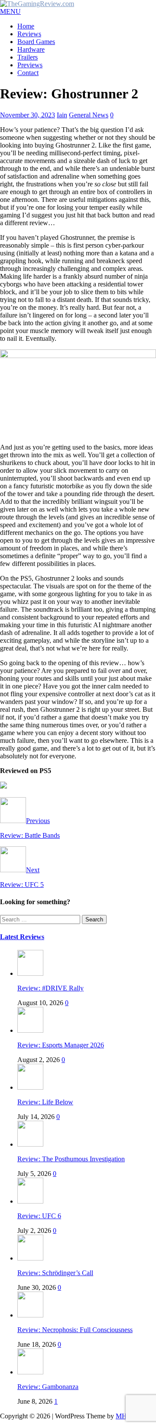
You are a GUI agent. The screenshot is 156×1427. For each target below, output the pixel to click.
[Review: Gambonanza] (30, 1372)
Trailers (27, 57)
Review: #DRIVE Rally (50, 988)
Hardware (31, 49)
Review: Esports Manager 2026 (60, 1045)
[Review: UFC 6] (30, 1201)
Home (25, 26)
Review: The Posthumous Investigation (71, 1159)
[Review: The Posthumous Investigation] (30, 1144)
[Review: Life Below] (30, 1087)
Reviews (29, 34)
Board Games (36, 41)
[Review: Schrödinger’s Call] (30, 1258)
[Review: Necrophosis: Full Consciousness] (30, 1315)
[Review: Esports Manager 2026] (30, 1030)
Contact (28, 72)
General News (88, 115)
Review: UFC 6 (39, 1216)
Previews (29, 65)
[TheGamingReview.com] (37, 3)
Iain (62, 115)
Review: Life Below (45, 1102)
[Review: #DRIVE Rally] (30, 973)
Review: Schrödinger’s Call (55, 1272)
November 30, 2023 (27, 115)
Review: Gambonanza (47, 1386)
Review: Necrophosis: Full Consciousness (75, 1329)
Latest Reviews (22, 936)
